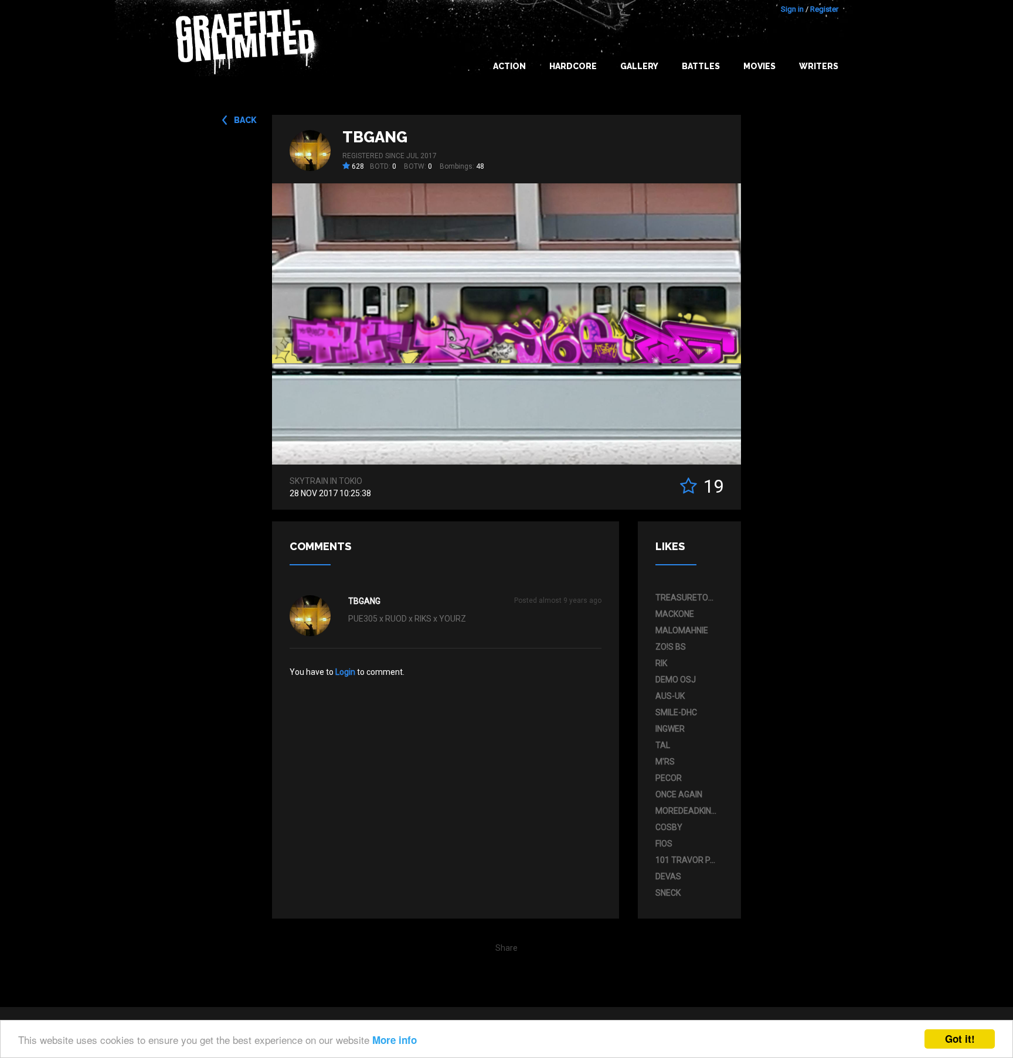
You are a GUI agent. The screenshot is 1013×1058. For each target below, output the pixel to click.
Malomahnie (681, 630)
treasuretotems (686, 597)
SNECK (668, 892)
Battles (701, 66)
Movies (759, 66)
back (245, 120)
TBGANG (374, 137)
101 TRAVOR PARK (686, 860)
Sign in (792, 9)
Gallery (639, 66)
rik (661, 663)
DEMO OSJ (675, 679)
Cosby (668, 827)
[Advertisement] (966, 825)
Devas (668, 876)
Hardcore (573, 66)
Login (345, 672)
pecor (668, 778)
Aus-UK (670, 696)
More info (394, 1040)
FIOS (663, 843)
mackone (674, 614)
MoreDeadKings (686, 810)
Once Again (678, 794)
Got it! (960, 1039)
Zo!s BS (670, 646)
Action (509, 66)
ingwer (670, 728)
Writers (818, 66)
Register (824, 9)
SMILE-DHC (676, 712)
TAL (662, 745)
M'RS (665, 761)
